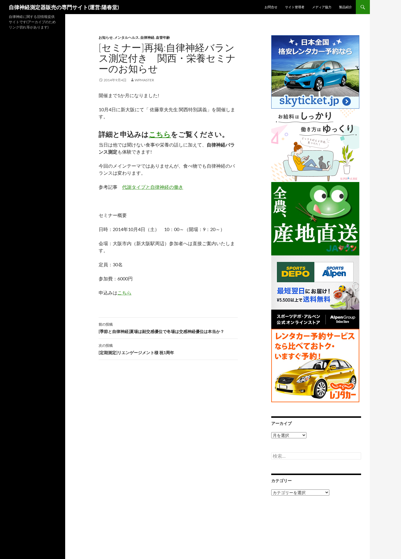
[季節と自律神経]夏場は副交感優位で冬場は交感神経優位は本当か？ (161, 328)
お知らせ (106, 37)
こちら (160, 134)
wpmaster (144, 80)
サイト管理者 (294, 7)
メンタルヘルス (126, 37)
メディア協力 (321, 7)
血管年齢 (163, 37)
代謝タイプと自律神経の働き (152, 187)
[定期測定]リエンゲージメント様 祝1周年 (136, 349)
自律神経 (147, 37)
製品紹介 (345, 7)
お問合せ (270, 7)
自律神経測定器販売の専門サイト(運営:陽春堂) (64, 7)
